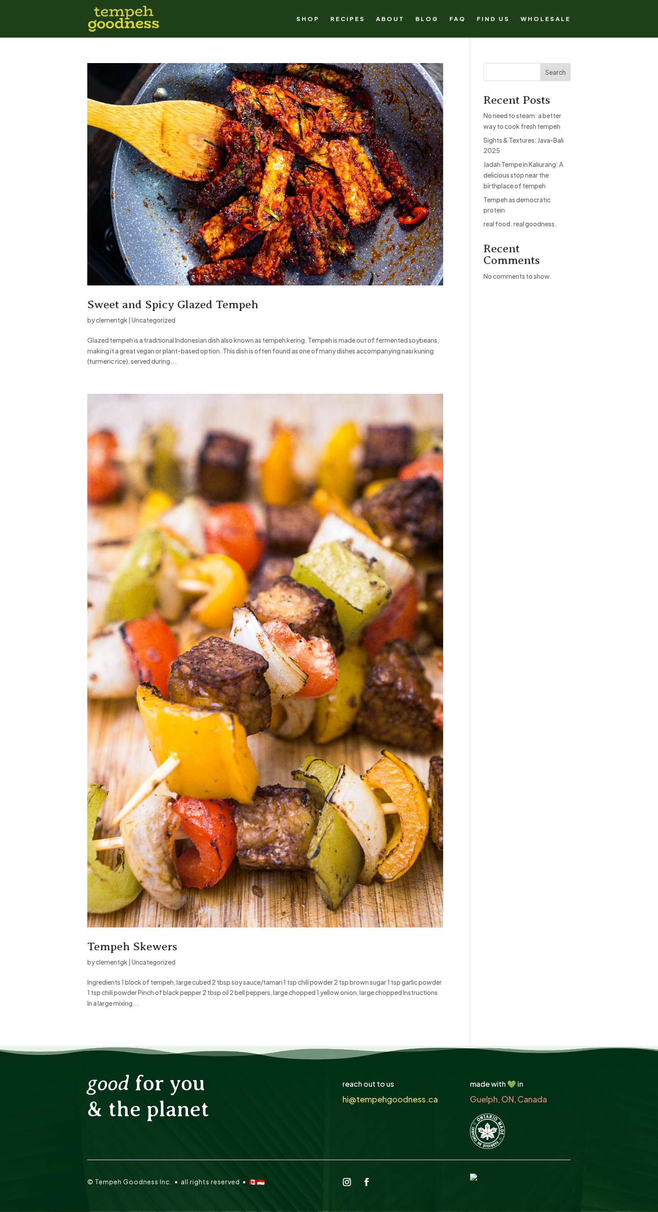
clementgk (112, 320)
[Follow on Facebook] (367, 1182)
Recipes (347, 19)
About (390, 19)
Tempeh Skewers (132, 946)
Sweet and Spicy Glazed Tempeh (172, 304)
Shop (308, 19)
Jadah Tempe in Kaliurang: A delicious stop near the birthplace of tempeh (523, 175)
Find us (493, 19)
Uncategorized (153, 320)
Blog (427, 19)
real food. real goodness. (520, 224)
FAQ (457, 19)
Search (555, 72)
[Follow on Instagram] (347, 1182)
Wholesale (546, 19)
